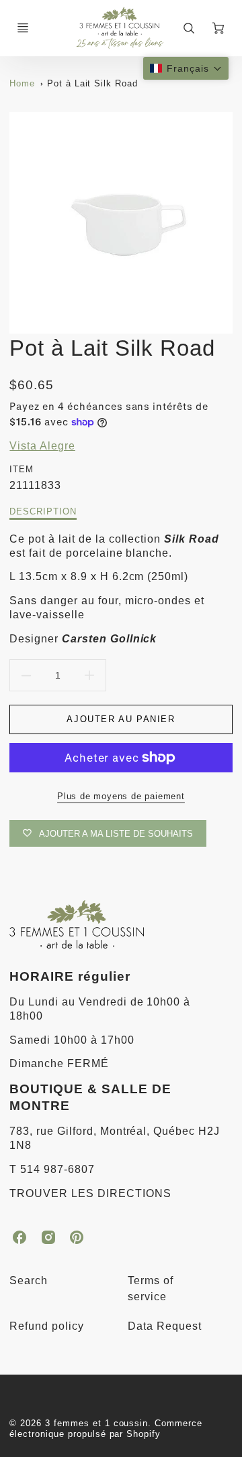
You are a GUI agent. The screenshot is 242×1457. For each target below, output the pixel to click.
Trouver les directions (90, 1193)
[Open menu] (22, 28)
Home (22, 83)
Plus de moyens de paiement (121, 796)
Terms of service (150, 1288)
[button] (186, 68)
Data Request (165, 1326)
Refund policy (46, 1326)
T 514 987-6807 (51, 1169)
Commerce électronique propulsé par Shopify (105, 1429)
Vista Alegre (42, 446)
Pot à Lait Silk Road (92, 83)
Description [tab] (43, 511)
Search (28, 1280)
